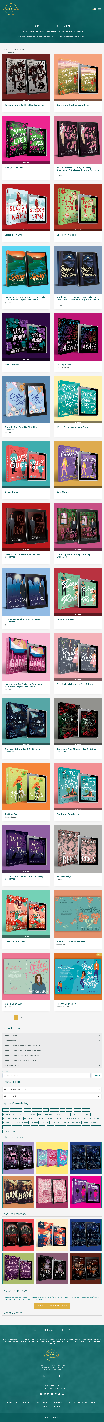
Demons (77, 1110)
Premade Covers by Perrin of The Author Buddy (22, 1046)
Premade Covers (52, 1035)
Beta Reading (43, 1403)
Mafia (93, 1114)
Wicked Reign (64, 876)
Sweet (42, 1127)
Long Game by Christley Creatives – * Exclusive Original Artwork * (25, 685)
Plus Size (6, 1123)
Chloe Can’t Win (13, 1004)
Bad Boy (27, 1110)
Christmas (54, 1110)
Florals (58, 1114)
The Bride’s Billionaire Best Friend (75, 684)
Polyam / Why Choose (20, 1123)
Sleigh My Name (13, 235)
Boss (46, 1110)
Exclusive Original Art (27, 1114)
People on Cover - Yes (91, 1118)
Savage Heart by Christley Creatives (24, 105)
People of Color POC (54, 1118)
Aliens (5, 1110)
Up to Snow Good (66, 235)
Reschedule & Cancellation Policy (52, 1367)
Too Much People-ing (68, 814)
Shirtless (6, 1127)
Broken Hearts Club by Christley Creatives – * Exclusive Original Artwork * (78, 170)
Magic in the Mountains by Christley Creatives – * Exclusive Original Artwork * (78, 299)
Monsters (6, 1118)
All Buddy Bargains (52, 1065)
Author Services (52, 1040)
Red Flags (34, 1123)
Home (9, 1403)
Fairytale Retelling (45, 1114)
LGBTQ (86, 1114)
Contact (60, 1369)
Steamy (34, 1127)
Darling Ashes (64, 364)
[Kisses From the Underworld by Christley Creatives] (18, 1235)
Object (40, 1118)
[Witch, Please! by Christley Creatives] (52, 1192)
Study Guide (11, 492)
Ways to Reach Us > (52, 1385)
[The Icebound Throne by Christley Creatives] (85, 1158)
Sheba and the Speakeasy (71, 941)
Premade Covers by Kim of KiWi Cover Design (22, 1055)
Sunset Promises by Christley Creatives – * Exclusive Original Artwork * (26, 298)
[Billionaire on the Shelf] (85, 1192)
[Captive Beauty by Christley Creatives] (18, 1158)
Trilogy (50, 1127)
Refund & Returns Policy (57, 1365)
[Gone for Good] (52, 1235)
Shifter (93, 1123)
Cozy (62, 1110)
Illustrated (77, 1114)
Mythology (17, 1118)
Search (5, 1072)
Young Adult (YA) (9, 1131)
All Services (80, 1403)
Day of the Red (65, 619)
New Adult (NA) (29, 1118)
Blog (45, 1406)
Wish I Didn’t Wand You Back (72, 427)
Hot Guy (67, 1114)
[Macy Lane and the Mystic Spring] (18, 1268)
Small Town (17, 1127)
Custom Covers (62, 1403)
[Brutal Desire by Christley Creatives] (85, 1268)
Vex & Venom (12, 364)
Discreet (86, 1110)
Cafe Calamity (64, 492)
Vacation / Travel (74, 1127)
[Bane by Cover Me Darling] (18, 1192)
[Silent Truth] (52, 1268)
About (94, 1403)
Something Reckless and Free (73, 105)
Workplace (96, 1127)
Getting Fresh (12, 814)
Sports (26, 1127)
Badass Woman (16, 1110)
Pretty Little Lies (14, 167)
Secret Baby (76, 1123)
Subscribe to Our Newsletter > (52, 1388)
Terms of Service (46, 1369)
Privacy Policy (43, 1365)
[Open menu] (100, 9)
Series (86, 1123)
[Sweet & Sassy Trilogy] (52, 1158)
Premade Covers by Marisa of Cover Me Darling (22, 1060)
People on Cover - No (72, 1118)
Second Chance (63, 1123)
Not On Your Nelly (66, 1004)
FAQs (54, 1369)
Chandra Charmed (15, 941)
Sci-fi (53, 1123)
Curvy (69, 1110)
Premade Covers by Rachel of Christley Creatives (23, 1051)
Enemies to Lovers (9, 1114)
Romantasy (45, 1123)
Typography (60, 1127)
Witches (86, 1127)
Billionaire (37, 1110)
